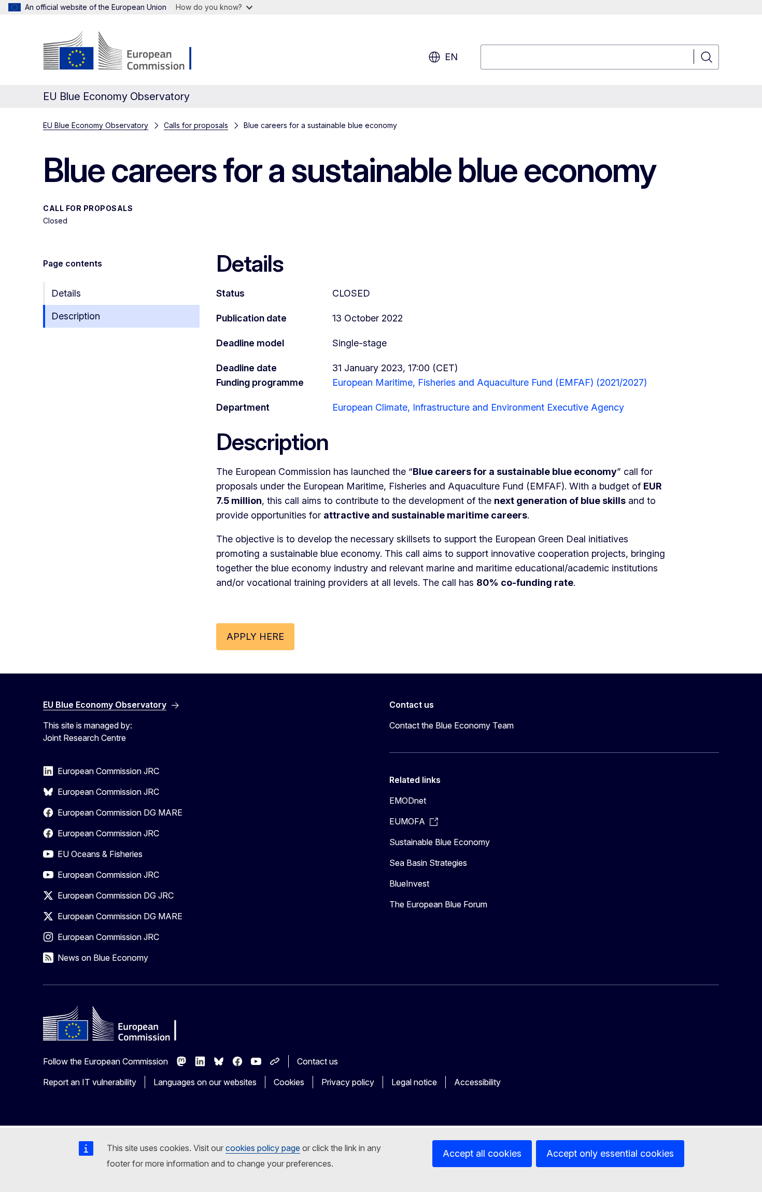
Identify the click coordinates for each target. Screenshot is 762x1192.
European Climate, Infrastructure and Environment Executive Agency (478, 407)
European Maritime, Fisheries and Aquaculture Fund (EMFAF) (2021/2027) (489, 382)
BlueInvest (409, 883)
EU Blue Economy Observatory (95, 125)
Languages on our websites (205, 1082)
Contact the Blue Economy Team (451, 725)
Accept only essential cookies (610, 1153)
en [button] (451, 56)
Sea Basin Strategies (428, 863)
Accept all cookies (482, 1153)
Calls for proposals (196, 125)
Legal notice (414, 1082)
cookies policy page (262, 1148)
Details (66, 293)
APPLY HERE (255, 636)
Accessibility (477, 1082)
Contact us (317, 1061)
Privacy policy (347, 1082)
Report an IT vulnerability (89, 1082)
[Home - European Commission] (126, 52)
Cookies (289, 1082)
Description (75, 316)
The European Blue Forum (438, 904)
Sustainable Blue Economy (439, 842)
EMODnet (407, 800)
